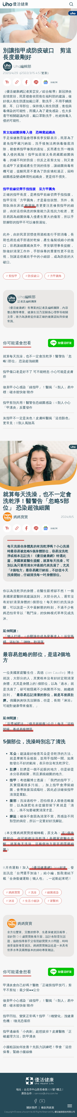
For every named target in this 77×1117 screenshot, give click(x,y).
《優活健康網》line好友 (48, 867)
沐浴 (11, 901)
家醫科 (54, 901)
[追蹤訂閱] (45, 82)
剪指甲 (13, 276)
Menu (73, 1106)
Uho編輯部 (22, 66)
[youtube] (42, 1102)
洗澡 (34, 892)
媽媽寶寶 (20, 517)
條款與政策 (47, 1108)
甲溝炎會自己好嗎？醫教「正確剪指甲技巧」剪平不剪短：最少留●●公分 (37, 987)
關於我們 (32, 1108)
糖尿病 (30, 205)
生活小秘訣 (32, 901)
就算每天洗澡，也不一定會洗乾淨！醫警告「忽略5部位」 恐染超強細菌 (37, 359)
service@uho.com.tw (46, 1093)
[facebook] (35, 1102)
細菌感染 (53, 892)
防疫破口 (33, 276)
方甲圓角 (56, 276)
